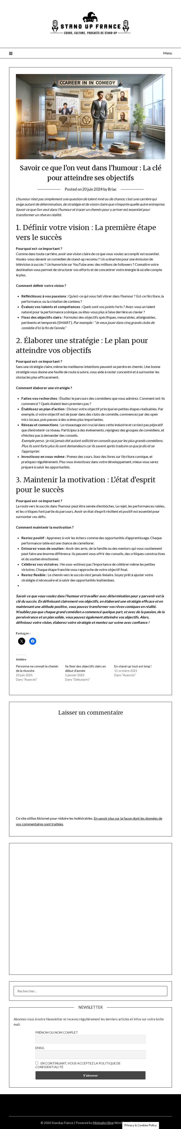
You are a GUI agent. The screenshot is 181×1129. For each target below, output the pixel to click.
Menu (167, 53)
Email (40, 1048)
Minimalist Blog (103, 1123)
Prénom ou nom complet (56, 1032)
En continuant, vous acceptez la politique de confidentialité (78, 1065)
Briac (112, 189)
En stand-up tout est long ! (133, 666)
